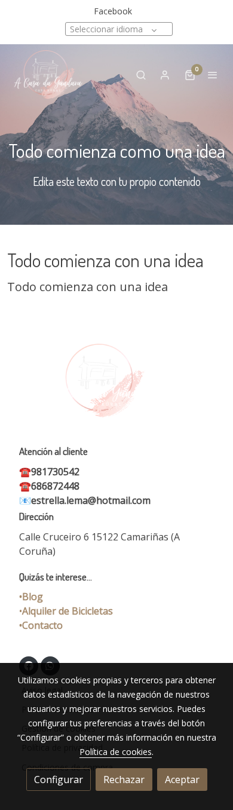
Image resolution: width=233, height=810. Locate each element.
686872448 (55, 486)
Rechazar (124, 779)
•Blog (31, 596)
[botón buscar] (141, 74)
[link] (48, 75)
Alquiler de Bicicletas (67, 611)
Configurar (58, 779)
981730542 (55, 471)
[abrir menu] (212, 74)
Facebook (113, 11)
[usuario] (165, 74)
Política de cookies (115, 751)
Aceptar (182, 779)
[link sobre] (116, 388)
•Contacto (41, 625)
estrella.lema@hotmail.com (91, 500)
